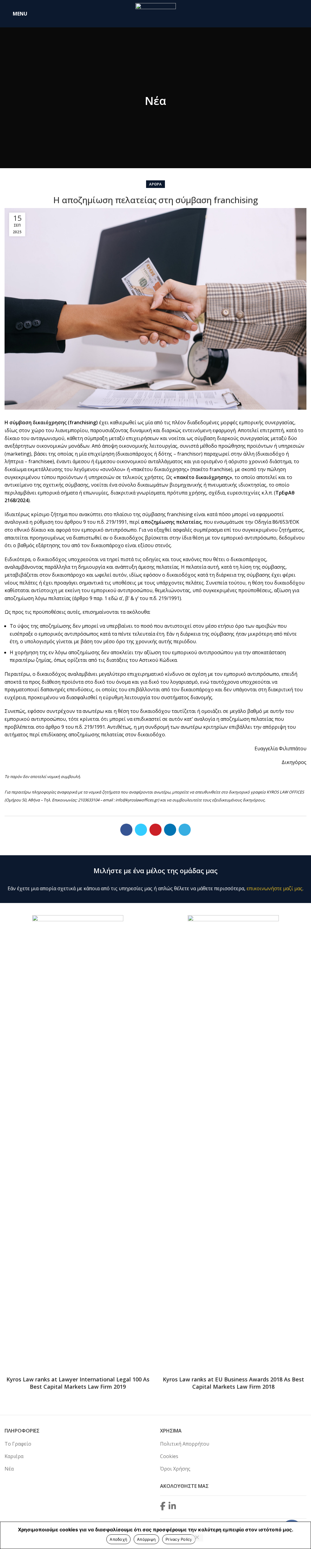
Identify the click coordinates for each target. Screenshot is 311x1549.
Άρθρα (155, 184)
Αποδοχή (118, 1539)
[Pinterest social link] (155, 830)
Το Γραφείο (18, 1443)
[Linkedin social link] (170, 830)
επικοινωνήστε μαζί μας (274, 888)
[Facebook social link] (126, 830)
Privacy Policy (179, 1539)
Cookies (169, 1456)
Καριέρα (14, 1456)
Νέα (9, 1468)
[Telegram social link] (185, 830)
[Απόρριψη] (197, 1537)
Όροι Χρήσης (175, 1468)
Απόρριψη (146, 1539)
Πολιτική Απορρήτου (184, 1443)
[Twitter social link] (141, 830)
